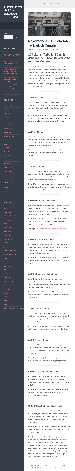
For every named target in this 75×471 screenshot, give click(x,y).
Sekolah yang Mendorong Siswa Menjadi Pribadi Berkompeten (11, 79)
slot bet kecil (7, 277)
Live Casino (7, 274)
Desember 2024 (8, 171)
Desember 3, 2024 (34, 49)
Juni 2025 (7, 148)
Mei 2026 (7, 117)
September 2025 (9, 136)
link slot (6, 293)
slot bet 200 (7, 212)
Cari (5, 33)
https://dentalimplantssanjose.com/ (14, 308)
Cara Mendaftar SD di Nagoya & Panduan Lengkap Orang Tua (10, 87)
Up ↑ (62, 467)
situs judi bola (8, 289)
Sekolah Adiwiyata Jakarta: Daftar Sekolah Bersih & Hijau (12, 56)
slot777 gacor (8, 243)
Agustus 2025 (8, 140)
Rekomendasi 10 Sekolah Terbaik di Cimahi (48, 43)
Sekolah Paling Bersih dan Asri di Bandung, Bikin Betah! (11, 63)
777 (5, 270)
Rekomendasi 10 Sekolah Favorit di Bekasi (51, 229)
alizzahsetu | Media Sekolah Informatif (13, 12)
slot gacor (7, 258)
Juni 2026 (7, 113)
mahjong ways (8, 231)
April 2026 (7, 121)
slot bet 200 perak (9, 281)
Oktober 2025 (8, 132)
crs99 (5, 262)
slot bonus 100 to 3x (10, 216)
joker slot (6, 247)
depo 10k (6, 285)
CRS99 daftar (8, 239)
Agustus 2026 (8, 105)
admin (45, 49)
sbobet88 (6, 304)
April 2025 (7, 155)
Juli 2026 (6, 109)
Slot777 (6, 208)
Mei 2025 (7, 152)
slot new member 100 (10, 250)
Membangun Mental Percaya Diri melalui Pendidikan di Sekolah (10, 71)
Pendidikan (7, 187)
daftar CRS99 (8, 223)
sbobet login (7, 220)
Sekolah (6, 191)
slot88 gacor (7, 227)
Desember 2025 (8, 128)
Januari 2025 (8, 167)
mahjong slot (7, 266)
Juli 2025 (6, 144)
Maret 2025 (7, 159)
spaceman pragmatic (10, 254)
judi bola (6, 300)
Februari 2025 (8, 163)
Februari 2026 (8, 125)
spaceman (7, 235)
